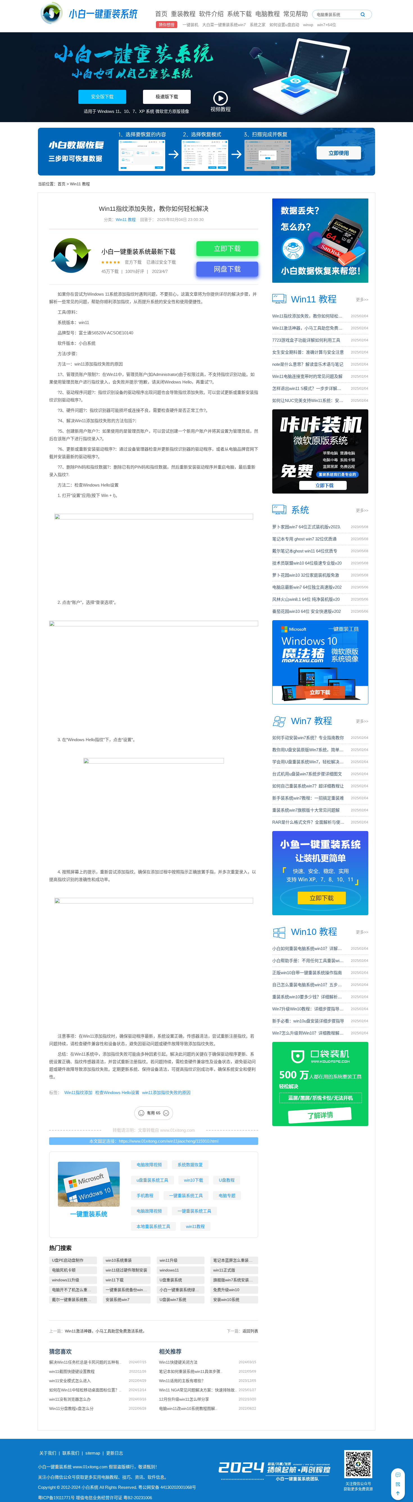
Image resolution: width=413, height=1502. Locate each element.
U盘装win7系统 (173, 1299)
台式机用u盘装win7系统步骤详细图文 (307, 773)
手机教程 (145, 1195)
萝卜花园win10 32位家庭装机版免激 (305, 575)
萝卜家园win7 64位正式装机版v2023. (306, 526)
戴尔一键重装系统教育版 (73, 1299)
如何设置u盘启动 (284, 24)
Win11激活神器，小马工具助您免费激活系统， (106, 1331)
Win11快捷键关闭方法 (178, 1362)
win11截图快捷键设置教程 (72, 1371)
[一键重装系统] (89, 14)
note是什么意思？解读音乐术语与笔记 (307, 364)
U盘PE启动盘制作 (67, 1260)
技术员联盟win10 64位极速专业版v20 (307, 563)
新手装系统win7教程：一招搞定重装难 (308, 798)
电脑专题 (227, 1195)
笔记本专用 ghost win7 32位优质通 (304, 539)
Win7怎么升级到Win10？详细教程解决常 (308, 1033)
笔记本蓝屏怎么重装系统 (235, 1260)
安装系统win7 (118, 1299)
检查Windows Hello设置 (117, 1092)
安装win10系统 (226, 1299)
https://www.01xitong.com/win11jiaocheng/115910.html (168, 1141)
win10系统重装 (119, 1260)
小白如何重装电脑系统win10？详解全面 (308, 948)
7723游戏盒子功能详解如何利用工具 (306, 340)
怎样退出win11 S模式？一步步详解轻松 (308, 388)
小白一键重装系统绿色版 (181, 1290)
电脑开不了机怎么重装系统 (74, 1290)
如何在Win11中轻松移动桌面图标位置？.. (85, 1390)
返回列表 (250, 1331)
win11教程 (195, 1226)
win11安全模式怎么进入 (70, 1380)
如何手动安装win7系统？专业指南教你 (308, 737)
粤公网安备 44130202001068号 (167, 1487)
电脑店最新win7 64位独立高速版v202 (307, 587)
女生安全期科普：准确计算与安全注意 (308, 352)
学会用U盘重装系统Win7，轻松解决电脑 (308, 761)
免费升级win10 (226, 1290)
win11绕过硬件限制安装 (126, 1270)
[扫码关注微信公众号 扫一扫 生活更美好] (398, 1484)
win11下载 (115, 1280)
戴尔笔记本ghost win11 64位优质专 (304, 551)
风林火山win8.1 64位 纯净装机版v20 (306, 599)
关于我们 (47, 1453)
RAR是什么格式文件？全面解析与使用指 (308, 822)
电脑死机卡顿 (64, 1270)
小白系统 (89, 1487)
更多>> (362, 299)
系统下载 (239, 13)
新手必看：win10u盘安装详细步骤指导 (308, 1021)
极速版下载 (167, 96)
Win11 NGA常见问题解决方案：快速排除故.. (198, 1390)
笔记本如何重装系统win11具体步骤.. (191, 1371)
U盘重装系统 (171, 1280)
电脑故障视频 (149, 1164)
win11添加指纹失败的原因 (166, 1092)
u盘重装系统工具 (152, 1180)
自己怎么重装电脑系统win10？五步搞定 (308, 984)
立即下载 (227, 248)
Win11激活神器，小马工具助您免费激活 (308, 328)
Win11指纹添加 (78, 1092)
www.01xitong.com (177, 1129)
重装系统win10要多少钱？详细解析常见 (308, 996)
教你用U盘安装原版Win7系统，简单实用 (308, 749)
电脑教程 (267, 13)
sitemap (92, 1453)
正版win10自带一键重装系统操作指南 (307, 972)
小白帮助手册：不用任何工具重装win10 (308, 960)
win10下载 (193, 1180)
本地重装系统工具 (153, 1226)
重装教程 (183, 13)
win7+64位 (326, 24)
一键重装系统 (88, 1214)
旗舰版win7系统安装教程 (235, 1280)
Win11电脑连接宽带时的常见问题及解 (307, 376)
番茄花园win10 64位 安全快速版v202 (306, 611)
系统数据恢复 (190, 1164)
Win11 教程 (80, 184)
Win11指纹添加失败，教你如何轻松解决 (308, 316)
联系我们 (70, 1453)
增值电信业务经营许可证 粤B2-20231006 (114, 1497)
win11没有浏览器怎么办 (70, 1399)
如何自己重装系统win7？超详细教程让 (308, 786)
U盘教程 (227, 1180)
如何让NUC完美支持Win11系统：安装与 (308, 400)
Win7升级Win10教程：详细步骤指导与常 (308, 1008)
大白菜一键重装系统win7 (224, 24)
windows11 (169, 1270)
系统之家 (258, 24)
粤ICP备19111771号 (56, 1497)
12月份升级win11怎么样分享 (184, 1399)
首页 (161, 13)
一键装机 (191, 24)
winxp (308, 24)
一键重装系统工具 (186, 1195)
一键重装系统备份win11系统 (128, 1290)
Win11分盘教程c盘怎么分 (71, 1408)
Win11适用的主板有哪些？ (182, 1380)
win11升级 (169, 1260)
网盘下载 (227, 269)
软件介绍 (211, 13)
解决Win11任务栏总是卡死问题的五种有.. (85, 1362)
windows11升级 (65, 1280)
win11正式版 (224, 1270)
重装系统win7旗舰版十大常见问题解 (306, 810)
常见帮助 (295, 13)
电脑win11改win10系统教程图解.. (188, 1408)
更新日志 (114, 1453)
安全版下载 (102, 96)
